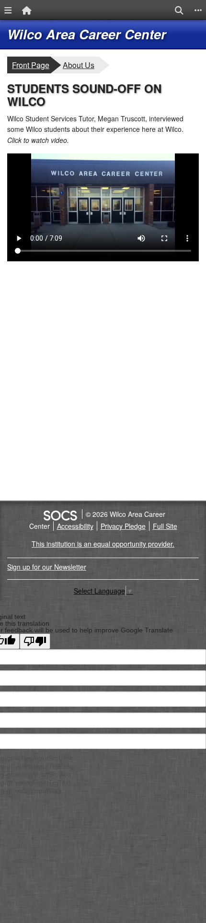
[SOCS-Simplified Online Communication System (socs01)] (60, 514)
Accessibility (75, 526)
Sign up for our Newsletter (46, 567)
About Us (80, 64)
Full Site (165, 526)
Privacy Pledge (123, 526)
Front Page (30, 64)
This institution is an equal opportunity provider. (103, 544)
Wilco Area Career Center (86, 34)
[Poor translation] (35, 641)
